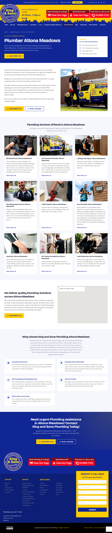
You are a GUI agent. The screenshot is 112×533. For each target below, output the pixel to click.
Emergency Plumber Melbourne (53, 25)
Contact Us (102, 25)
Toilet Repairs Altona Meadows (54, 204)
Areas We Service (68, 25)
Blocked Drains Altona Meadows (19, 158)
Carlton (42, 483)
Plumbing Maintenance (28, 498)
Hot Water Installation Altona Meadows (53, 257)
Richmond (59, 490)
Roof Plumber (26, 501)
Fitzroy (42, 487)
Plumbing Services (22, 25)
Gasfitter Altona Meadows (16, 256)
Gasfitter (24, 489)
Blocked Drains (26, 483)
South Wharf (59, 492)
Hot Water (33, 25)
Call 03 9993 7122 (15, 56)
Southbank (43, 492)
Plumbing (40, 2)
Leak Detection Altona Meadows (90, 256)
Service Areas (45, 479)
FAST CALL (77, 2)
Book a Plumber (93, 25)
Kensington (59, 487)
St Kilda (42, 494)
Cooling (56, 2)
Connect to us (91, 2)
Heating (51, 2)
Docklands (59, 483)
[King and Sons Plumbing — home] (13, 462)
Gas (40, 25)
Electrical (46, 2)
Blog (76, 25)
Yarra (57, 494)
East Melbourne (44, 485)
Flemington (59, 485)
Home (6, 25)
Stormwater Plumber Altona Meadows (53, 159)
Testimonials (83, 25)
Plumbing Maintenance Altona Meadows (18, 205)
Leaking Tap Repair (27, 496)
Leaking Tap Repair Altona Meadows (91, 158)
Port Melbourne (44, 490)
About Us (12, 25)
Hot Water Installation (28, 492)
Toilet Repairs (26, 505)
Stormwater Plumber (28, 503)
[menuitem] (6, 25)
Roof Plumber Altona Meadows (89, 204)
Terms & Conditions (99, 527)
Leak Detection (26, 494)
